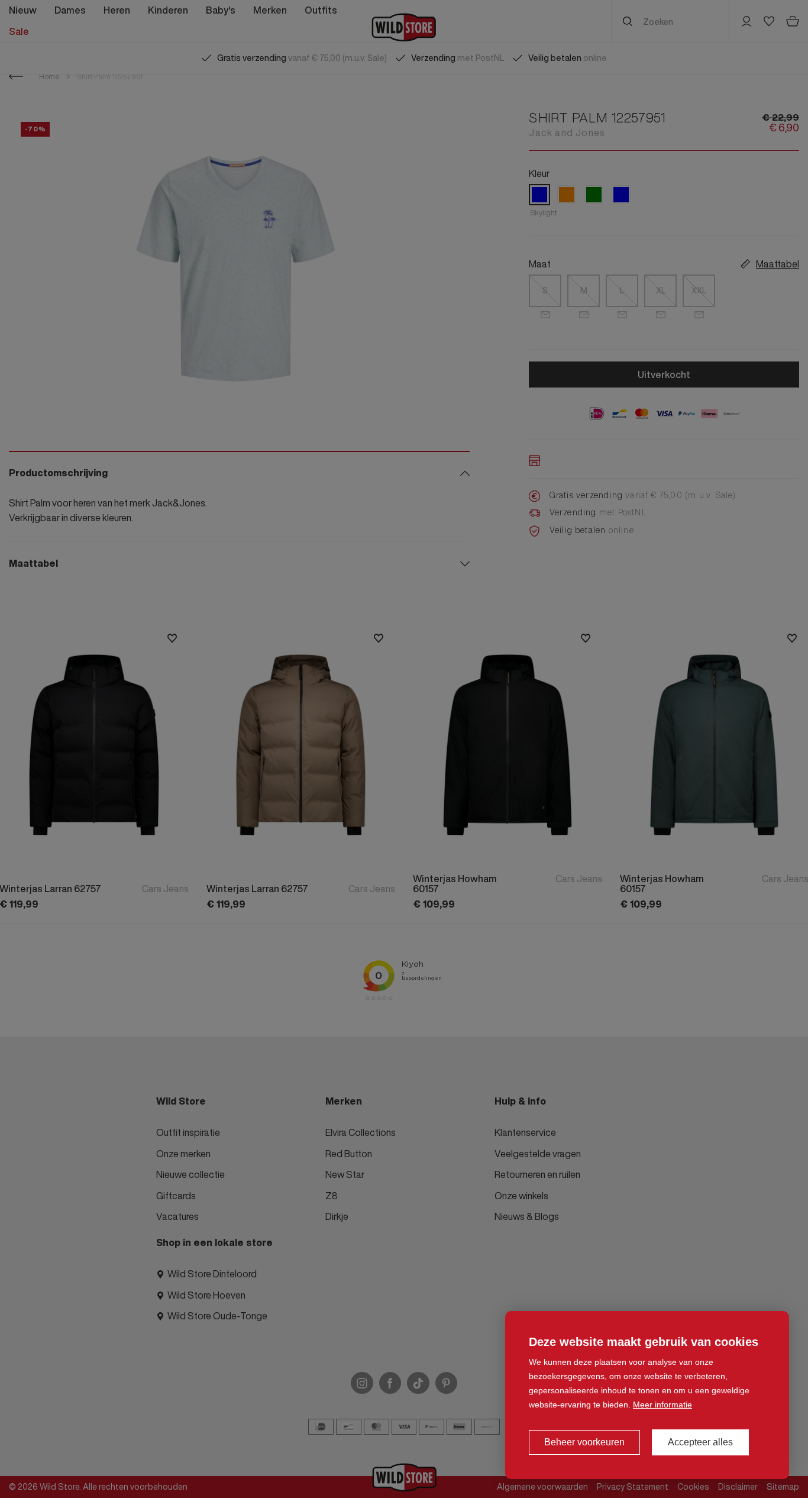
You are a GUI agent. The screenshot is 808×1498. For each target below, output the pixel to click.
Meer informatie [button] (662, 1404)
